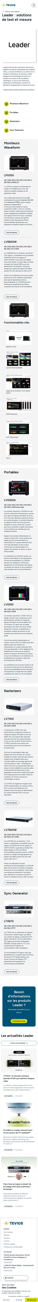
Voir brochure (11, 232)
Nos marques (8, 1232)
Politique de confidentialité (13, 1247)
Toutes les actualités (17, 1043)
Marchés (6, 1235)
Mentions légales (9, 1244)
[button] (11, 11)
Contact (7, 1241)
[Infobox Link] (19, 104)
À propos (7, 1238)
